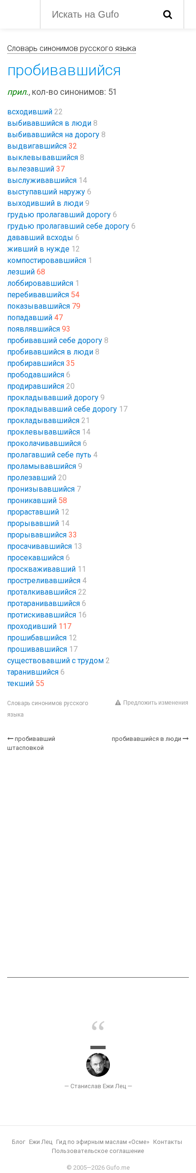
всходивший (29, 111)
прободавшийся (35, 374)
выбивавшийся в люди (49, 123)
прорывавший (33, 523)
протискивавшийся (41, 614)
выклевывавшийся (42, 157)
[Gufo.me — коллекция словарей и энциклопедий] (19, 13)
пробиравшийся (35, 363)
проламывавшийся (41, 466)
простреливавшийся (43, 580)
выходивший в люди (45, 203)
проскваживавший (41, 569)
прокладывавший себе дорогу (62, 409)
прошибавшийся (37, 637)
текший (20, 683)
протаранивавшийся (43, 603)
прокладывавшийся (43, 420)
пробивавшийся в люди (50, 351)
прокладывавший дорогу (52, 397)
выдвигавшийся (37, 146)
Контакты (167, 1141)
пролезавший (31, 477)
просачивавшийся (39, 546)
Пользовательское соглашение (98, 1150)
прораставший (33, 511)
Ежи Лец (40, 1141)
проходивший (32, 626)
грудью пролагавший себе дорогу (68, 226)
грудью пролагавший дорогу (59, 214)
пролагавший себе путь (49, 454)
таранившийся (33, 672)
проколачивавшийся (44, 443)
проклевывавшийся (43, 431)
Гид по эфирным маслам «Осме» (102, 1141)
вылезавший (30, 168)
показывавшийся (38, 306)
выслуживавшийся (42, 180)
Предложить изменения (155, 702)
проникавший (32, 500)
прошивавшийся (37, 649)
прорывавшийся (37, 534)
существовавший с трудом (55, 660)
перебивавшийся (38, 294)
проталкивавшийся (41, 592)
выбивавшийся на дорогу (53, 134)
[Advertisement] (98, 865)
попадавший (29, 317)
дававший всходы (40, 237)
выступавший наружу (46, 191)
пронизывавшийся (41, 489)
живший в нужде (38, 248)
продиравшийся (35, 386)
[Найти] (168, 14)
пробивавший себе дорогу (54, 340)
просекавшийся (35, 557)
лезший (21, 271)
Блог (18, 1141)
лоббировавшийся (40, 283)
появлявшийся (33, 329)
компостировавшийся (46, 260)
